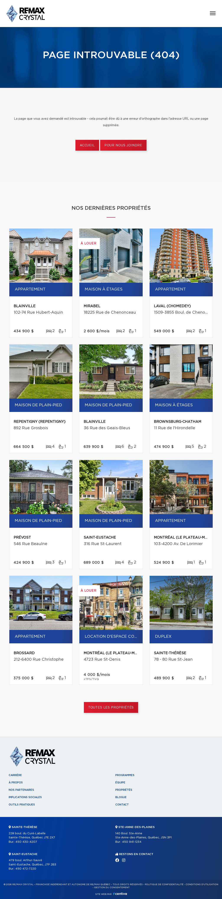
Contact (122, 804)
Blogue (121, 797)
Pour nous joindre (123, 145)
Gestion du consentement (112, 887)
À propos (16, 782)
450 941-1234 (131, 842)
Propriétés (123, 790)
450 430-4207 (26, 842)
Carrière (15, 775)
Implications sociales (25, 797)
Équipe (120, 782)
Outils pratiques (22, 804)
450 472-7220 (25, 868)
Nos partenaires (21, 790)
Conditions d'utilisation (202, 884)
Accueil (87, 145)
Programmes (124, 775)
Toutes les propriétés (111, 707)
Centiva (120, 893)
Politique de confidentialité (164, 884)
